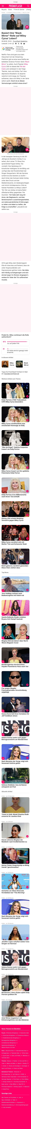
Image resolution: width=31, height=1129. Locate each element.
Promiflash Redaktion (20, 41)
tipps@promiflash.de (11, 374)
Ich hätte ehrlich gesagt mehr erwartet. (17, 351)
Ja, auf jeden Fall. (13, 343)
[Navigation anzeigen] (2, 6)
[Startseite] (15, 6)
